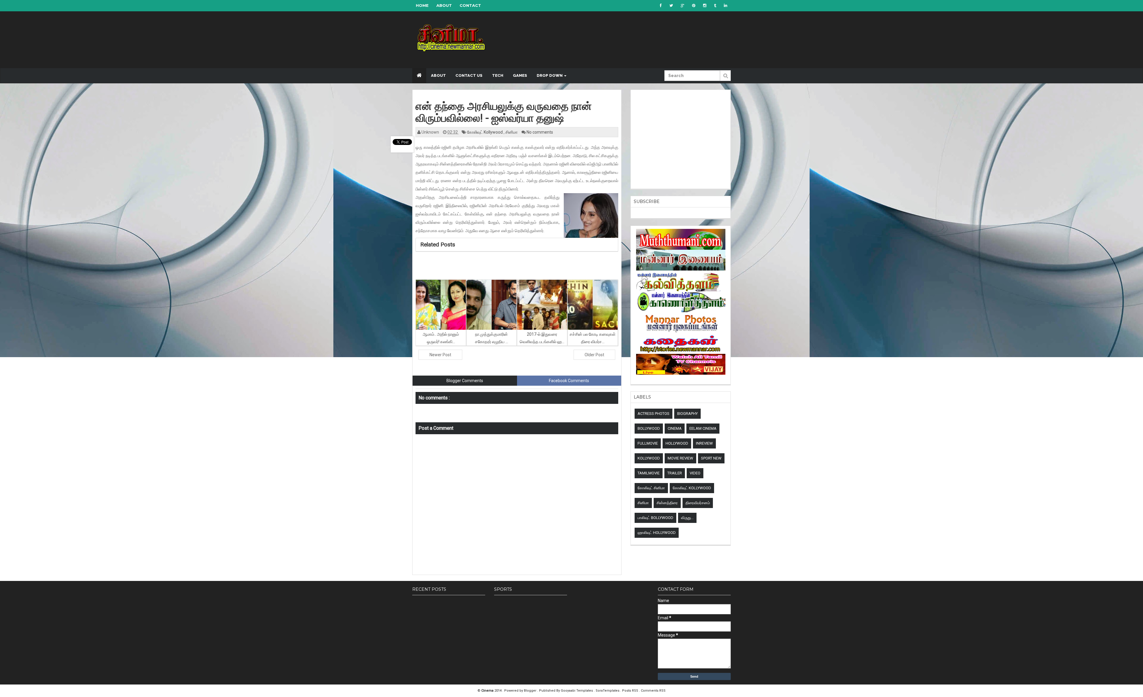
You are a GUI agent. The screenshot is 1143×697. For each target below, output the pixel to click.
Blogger (530, 691)
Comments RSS (653, 691)
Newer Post (440, 354)
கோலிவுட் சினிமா (651, 488)
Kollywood (649, 458)
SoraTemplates (608, 691)
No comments (540, 132)
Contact (470, 5)
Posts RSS (630, 691)
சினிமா (512, 132)
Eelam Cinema (702, 428)
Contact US (469, 75)
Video (695, 473)
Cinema (675, 428)
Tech (497, 75)
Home (422, 5)
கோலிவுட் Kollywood (485, 132)
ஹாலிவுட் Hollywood (657, 532)
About (444, 5)
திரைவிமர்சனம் (698, 503)
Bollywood (649, 428)
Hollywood (677, 443)
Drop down (550, 75)
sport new (711, 458)
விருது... (687, 517)
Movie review (680, 458)
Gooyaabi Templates (577, 691)
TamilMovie (649, 473)
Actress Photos (653, 413)
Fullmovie (648, 443)
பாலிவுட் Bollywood (655, 517)
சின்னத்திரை (667, 503)
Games (520, 75)
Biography (687, 413)
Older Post (594, 354)
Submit (725, 79)
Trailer (674, 473)
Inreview (704, 443)
